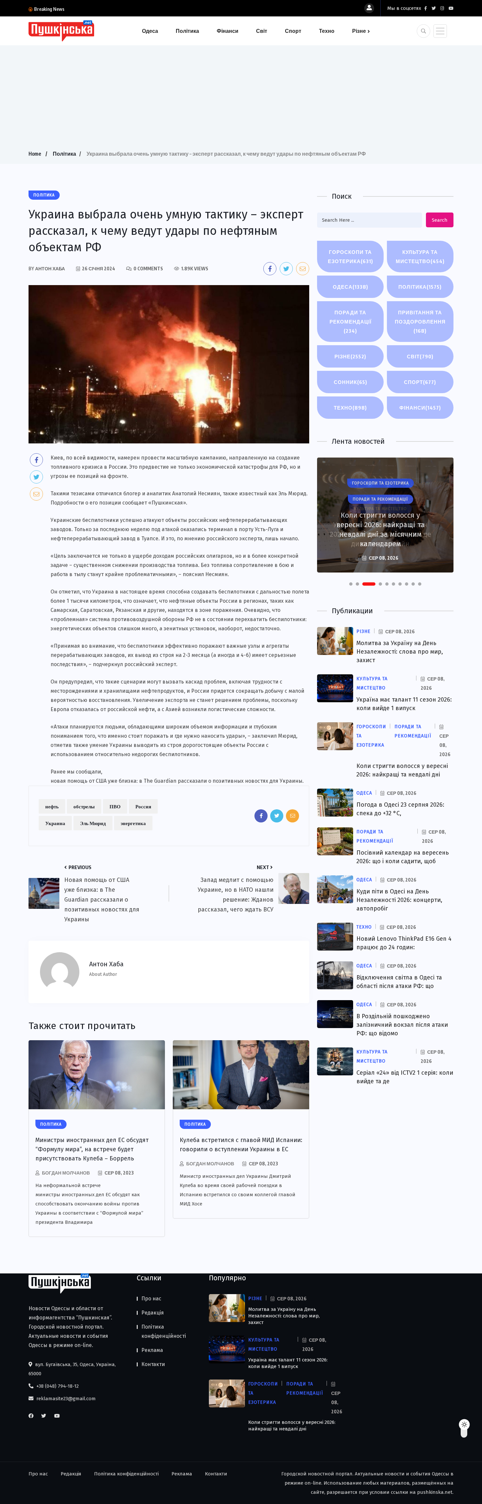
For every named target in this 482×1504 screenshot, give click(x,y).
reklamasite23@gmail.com (65, 1399)
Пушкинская (167, 503)
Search (440, 220)
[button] (350, 584)
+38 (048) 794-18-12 (57, 1386)
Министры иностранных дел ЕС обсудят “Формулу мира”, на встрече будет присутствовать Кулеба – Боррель (92, 1149)
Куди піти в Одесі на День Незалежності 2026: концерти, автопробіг (399, 900)
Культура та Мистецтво (420, 256)
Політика (187, 31)
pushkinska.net (434, 1492)
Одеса (150, 31)
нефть (52, 806)
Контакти (153, 1364)
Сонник (350, 382)
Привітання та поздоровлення (420, 321)
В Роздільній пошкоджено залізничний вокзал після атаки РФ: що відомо (402, 1025)
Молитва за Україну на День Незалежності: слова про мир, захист (399, 652)
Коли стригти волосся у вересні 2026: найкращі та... (124, 9)
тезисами (82, 493)
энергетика (133, 823)
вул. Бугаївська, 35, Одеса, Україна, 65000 (72, 1369)
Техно (326, 31)
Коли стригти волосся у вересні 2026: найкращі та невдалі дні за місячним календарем (380, 529)
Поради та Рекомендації (351, 321)
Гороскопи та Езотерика (350, 256)
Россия (143, 806)
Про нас (151, 1298)
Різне (359, 31)
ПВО (115, 806)
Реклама (152, 1350)
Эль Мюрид (93, 823)
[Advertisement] (241, 100)
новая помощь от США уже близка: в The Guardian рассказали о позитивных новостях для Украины (176, 781)
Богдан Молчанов (66, 1173)
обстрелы (84, 806)
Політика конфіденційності (163, 1331)
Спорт (293, 31)
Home (35, 153)
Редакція (152, 1313)
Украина (55, 823)
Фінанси (227, 31)
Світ (261, 31)
